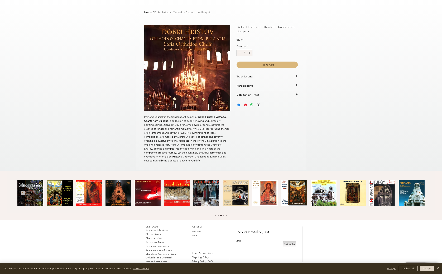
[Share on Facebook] (239, 105)
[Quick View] (30, 193)
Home (148, 12)
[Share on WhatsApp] (252, 105)
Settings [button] (391, 268)
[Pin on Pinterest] (245, 105)
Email (238, 241)
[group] (221, 194)
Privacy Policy (141, 268)
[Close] (438, 268)
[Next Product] (419, 193)
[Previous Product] (23, 193)
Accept (427, 268)
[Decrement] (239, 53)
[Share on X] (258, 105)
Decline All (408, 268)
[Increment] (250, 53)
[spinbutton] (244, 53)
